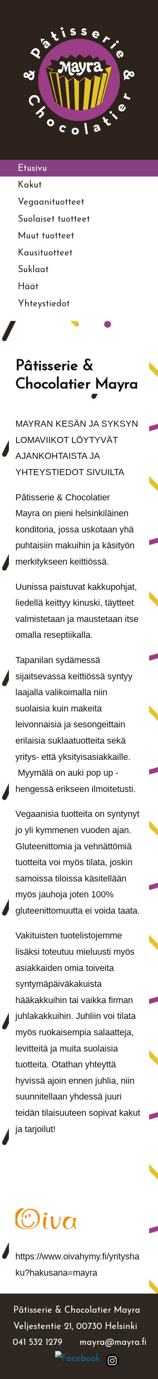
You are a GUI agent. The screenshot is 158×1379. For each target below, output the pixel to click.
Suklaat (33, 270)
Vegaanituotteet (51, 202)
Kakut (30, 185)
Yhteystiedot (44, 304)
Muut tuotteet (46, 236)
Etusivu (32, 168)
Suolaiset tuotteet (54, 219)
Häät (28, 287)
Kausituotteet (45, 253)
